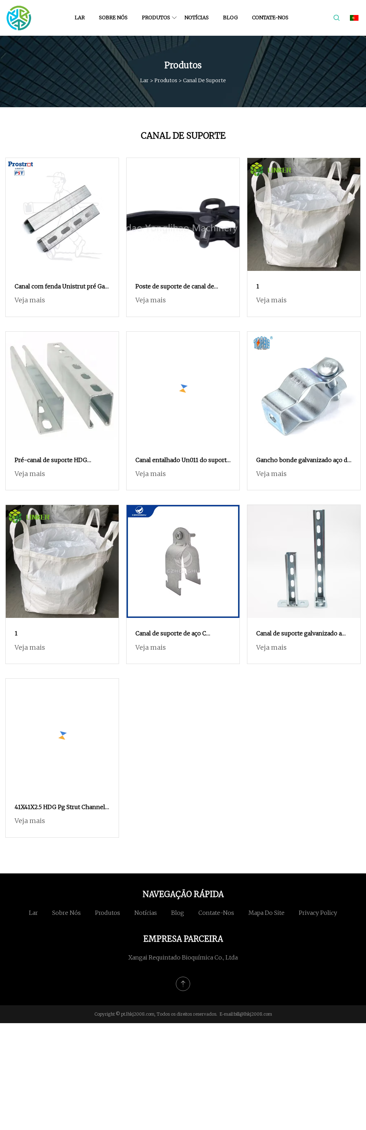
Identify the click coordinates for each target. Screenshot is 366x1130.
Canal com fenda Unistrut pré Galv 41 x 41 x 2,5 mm (62, 287)
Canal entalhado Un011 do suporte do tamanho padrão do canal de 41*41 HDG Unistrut (182, 460)
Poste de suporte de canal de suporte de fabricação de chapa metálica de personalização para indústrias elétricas (179, 287)
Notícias (196, 17)
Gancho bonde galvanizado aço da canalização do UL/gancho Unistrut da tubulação (303, 460)
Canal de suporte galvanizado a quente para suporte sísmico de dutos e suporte (299, 634)
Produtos (156, 17)
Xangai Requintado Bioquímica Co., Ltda (183, 957)
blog (230, 17)
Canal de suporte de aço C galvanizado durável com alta (175, 634)
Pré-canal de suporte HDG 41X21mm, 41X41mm (51, 460)
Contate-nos (270, 17)
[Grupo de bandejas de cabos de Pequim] (18, 18)
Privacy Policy (318, 912)
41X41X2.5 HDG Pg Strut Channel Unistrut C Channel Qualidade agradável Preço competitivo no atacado (60, 807)
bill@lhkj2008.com (253, 1014)
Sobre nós (113, 17)
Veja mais (30, 300)
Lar (80, 17)
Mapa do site (266, 912)
